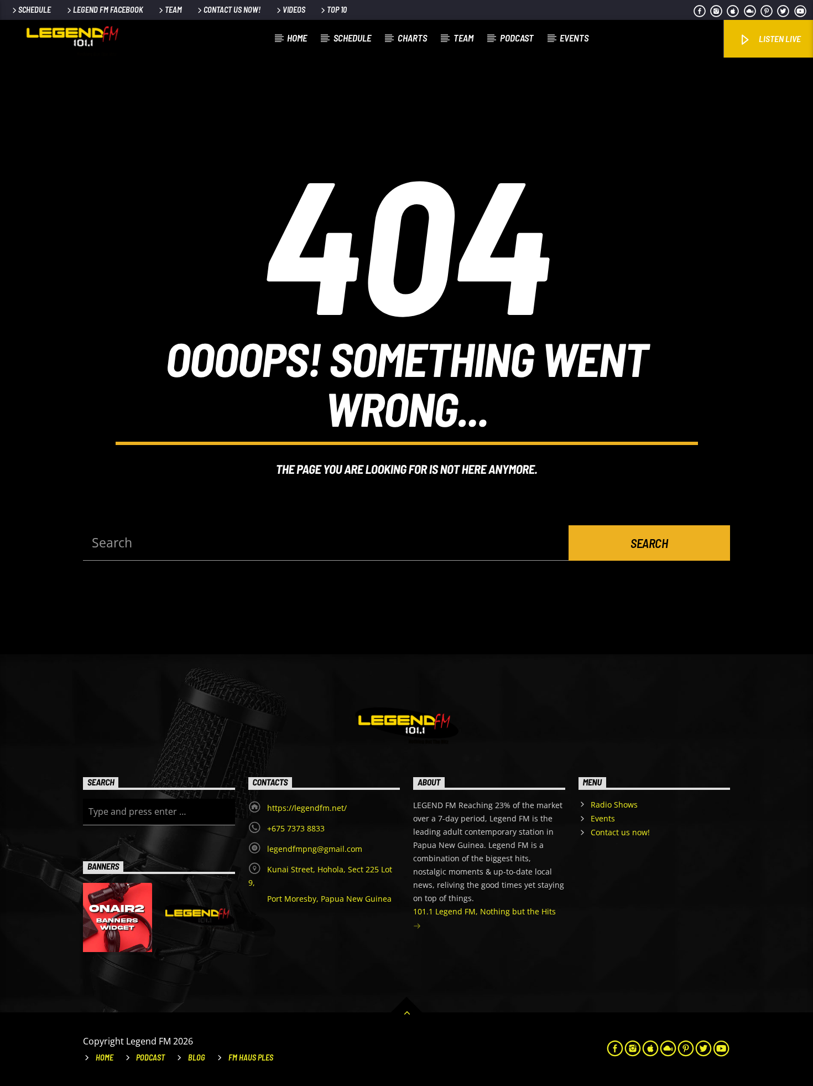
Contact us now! (232, 9)
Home (297, 37)
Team (173, 9)
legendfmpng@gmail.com (314, 849)
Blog (196, 1057)
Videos (294, 9)
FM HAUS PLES (250, 1057)
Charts (412, 37)
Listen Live (779, 38)
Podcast (517, 37)
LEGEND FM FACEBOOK (108, 9)
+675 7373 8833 (296, 828)
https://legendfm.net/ (307, 808)
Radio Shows (614, 804)
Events (574, 37)
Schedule (34, 9)
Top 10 (337, 9)
